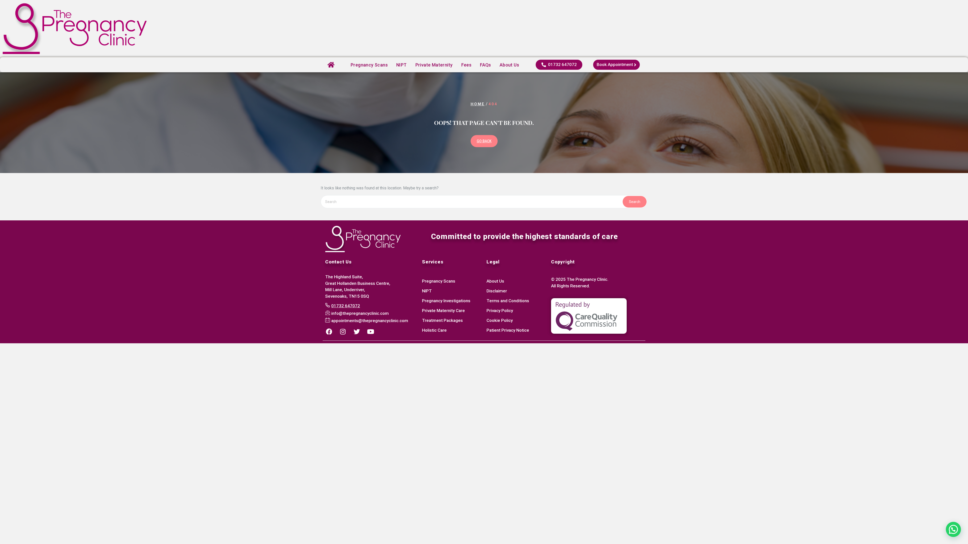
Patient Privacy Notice (508, 330)
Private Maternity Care (443, 310)
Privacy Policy (500, 310)
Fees (466, 64)
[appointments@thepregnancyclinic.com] (367, 321)
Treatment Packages (442, 320)
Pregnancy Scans (369, 64)
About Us (495, 281)
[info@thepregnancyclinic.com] (357, 313)
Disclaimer (497, 290)
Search (634, 202)
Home (478, 104)
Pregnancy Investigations (446, 300)
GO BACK (484, 141)
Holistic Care (434, 330)
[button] (953, 529)
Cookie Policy (500, 320)
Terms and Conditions (508, 300)
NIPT (401, 64)
